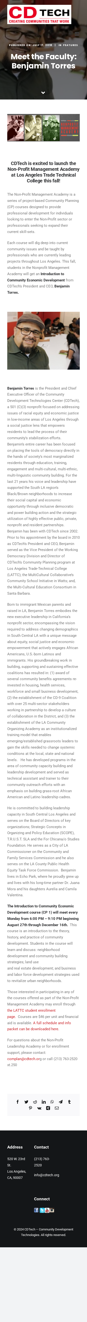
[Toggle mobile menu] (77, 33)
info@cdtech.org (46, 1175)
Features (70, 45)
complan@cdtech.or (23, 1059)
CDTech (29, 1229)
